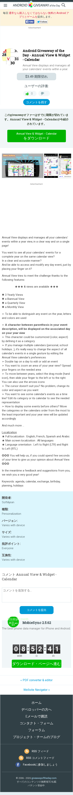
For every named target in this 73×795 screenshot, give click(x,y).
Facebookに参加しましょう (40, 764)
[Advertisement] (36, 38)
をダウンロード (36, 136)
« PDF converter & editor (36, 680)
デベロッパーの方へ (36, 709)
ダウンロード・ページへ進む (36, 664)
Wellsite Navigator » (36, 690)
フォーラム (36, 730)
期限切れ (36, 76)
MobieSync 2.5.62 (36, 622)
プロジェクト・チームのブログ (36, 737)
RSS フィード (40, 751)
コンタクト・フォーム (36, 723)
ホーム (36, 703)
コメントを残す (36, 102)
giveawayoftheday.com (44, 778)
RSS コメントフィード (40, 758)
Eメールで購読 (36, 716)
